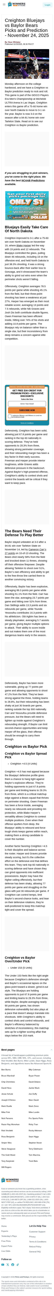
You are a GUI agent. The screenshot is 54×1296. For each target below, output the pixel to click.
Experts (4, 1231)
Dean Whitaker (14, 42)
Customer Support (37, 1232)
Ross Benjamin (8, 1136)
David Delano (34, 1082)
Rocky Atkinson (35, 1130)
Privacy (32, 1237)
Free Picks (6, 1241)
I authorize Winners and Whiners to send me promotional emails (27, 416)
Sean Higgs (34, 1136)
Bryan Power (34, 1076)
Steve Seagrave (8, 1149)
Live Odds (5, 1251)
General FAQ (35, 1251)
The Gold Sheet (8, 1155)
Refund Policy (35, 1247)
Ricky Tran (33, 1124)
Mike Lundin (34, 1112)
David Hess (6, 1088)
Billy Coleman (35, 1069)
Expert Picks (6, 1246)
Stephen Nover (35, 1143)
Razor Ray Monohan (10, 1124)
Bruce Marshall (8, 1076)
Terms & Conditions (27, 423)
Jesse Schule (7, 1094)
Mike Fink (5, 1112)
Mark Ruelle (6, 1106)
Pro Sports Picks (36, 1118)
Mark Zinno (34, 1106)
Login (47, 5)
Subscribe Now (27, 410)
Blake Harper (23, 245)
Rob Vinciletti (7, 1130)
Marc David (34, 1100)
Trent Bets (33, 1161)
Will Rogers (6, 1167)
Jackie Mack (34, 1088)
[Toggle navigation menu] (4, 5)
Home (4, 1226)
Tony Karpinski (7, 1161)
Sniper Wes (6, 1143)
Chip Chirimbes (8, 1082)
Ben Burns (6, 1069)
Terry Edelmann (36, 1149)
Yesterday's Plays (9, 1236)
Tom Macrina (34, 1155)
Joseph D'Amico (8, 1100)
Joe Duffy (33, 1094)
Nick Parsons (7, 1118)
